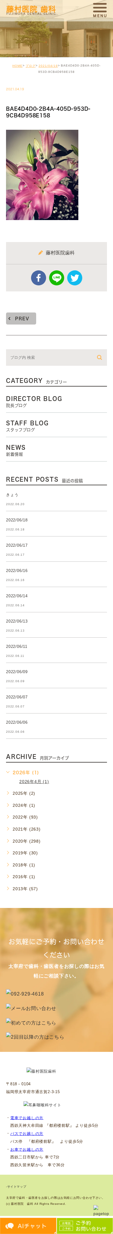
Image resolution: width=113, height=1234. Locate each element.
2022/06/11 (16, 646)
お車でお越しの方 (26, 1149)
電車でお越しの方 (26, 1117)
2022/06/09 (17, 672)
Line (56, 277)
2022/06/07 (17, 697)
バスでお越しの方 (26, 1133)
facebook (38, 277)
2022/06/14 (17, 596)
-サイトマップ (16, 1187)
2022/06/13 (17, 621)
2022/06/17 (17, 545)
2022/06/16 (17, 570)
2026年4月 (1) (34, 781)
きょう (12, 495)
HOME (17, 65)
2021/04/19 (48, 65)
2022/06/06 (17, 722)
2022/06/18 (17, 520)
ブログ (31, 65)
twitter (74, 277)
